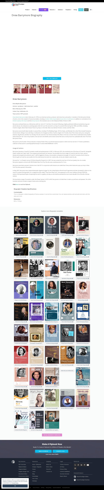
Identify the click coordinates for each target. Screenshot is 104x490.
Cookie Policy (15, 483)
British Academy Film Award (20, 121)
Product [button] (27, 9)
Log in (86, 9)
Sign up (81, 9)
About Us (48, 464)
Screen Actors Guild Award (67, 119)
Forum (34, 469)
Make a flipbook (43, 451)
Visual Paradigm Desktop (22, 1)
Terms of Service (64, 464)
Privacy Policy (63, 469)
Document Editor (23, 474)
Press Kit (48, 469)
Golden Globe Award (51, 119)
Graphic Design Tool (24, 471)
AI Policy (62, 466)
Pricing (75, 9)
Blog (33, 474)
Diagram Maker (23, 469)
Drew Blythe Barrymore (19, 117)
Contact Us (49, 471)
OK (15, 485)
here (17, 184)
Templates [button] (68, 9)
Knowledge (35, 476)
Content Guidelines (65, 471)
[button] (34, 9)
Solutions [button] (60, 9)
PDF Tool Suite (22, 464)
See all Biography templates (52, 435)
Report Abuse (63, 476)
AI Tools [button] (42, 9)
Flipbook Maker (22, 466)
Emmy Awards (35, 121)
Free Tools (35, 478)
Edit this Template (52, 78)
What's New (49, 466)
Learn (33, 471)
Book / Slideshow (36, 464)
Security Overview (64, 474)
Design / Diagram (36, 466)
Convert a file (60, 451)
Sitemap (34, 481)
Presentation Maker (24, 476)
